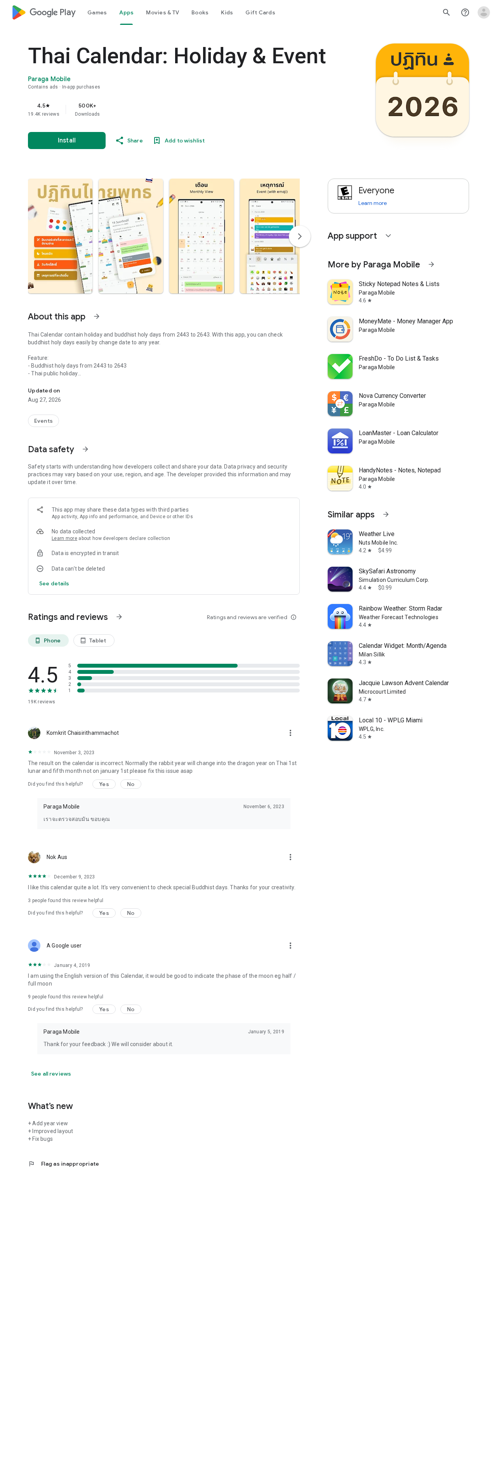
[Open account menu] (483, 12)
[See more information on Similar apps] (386, 514)
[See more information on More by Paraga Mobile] (431, 264)
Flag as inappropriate (63, 1163)
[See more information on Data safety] (85, 449)
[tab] (97, 12)
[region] (183, 109)
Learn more (64, 538)
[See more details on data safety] (54, 583)
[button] (60, 236)
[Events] (43, 421)
